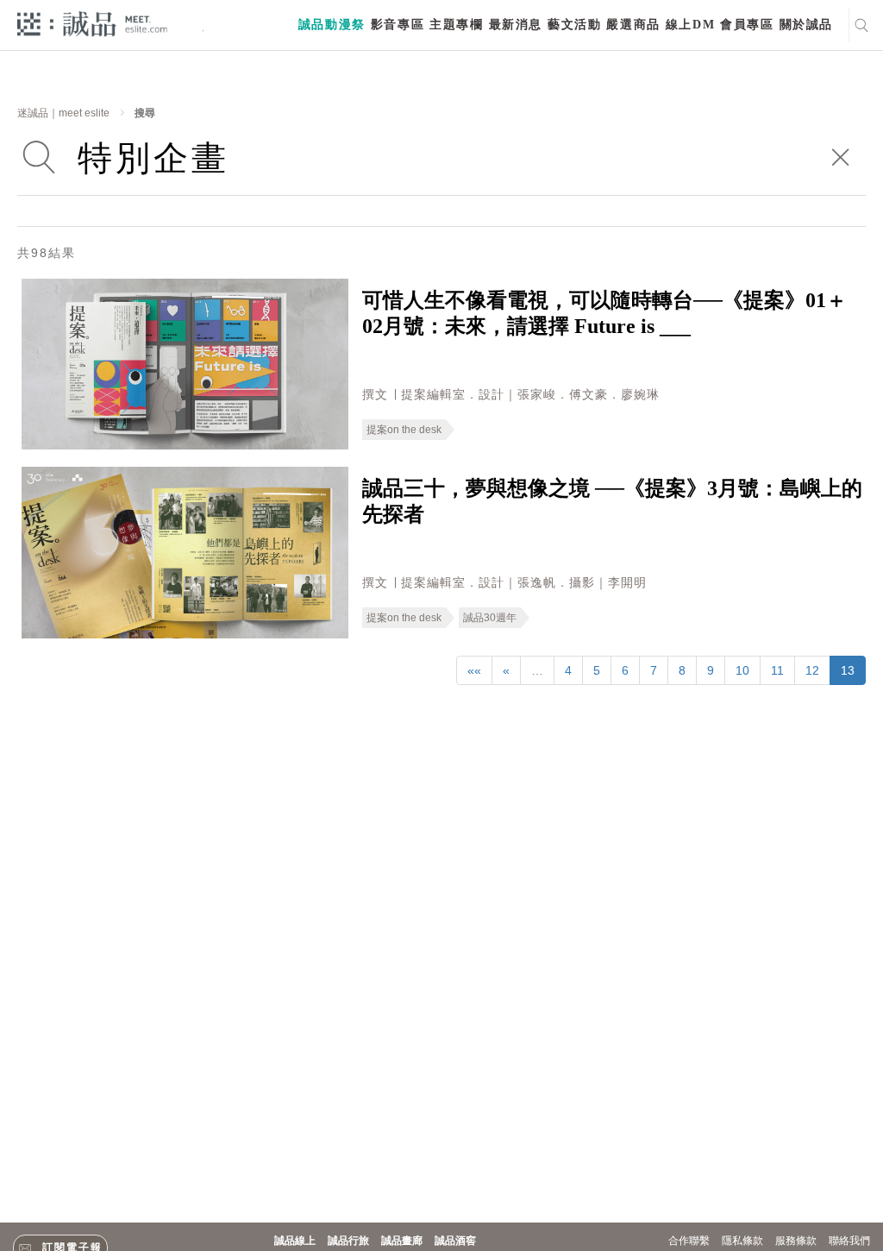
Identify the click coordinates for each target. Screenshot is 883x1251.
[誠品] (92, 22)
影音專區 (397, 24)
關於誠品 (806, 24)
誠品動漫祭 (332, 24)
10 (742, 670)
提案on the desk (404, 430)
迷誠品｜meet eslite (63, 113)
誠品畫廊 (402, 1241)
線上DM (690, 24)
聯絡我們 (849, 1241)
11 (777, 670)
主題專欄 (456, 24)
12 (812, 670)
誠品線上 (295, 1241)
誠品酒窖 (455, 1241)
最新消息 (515, 24)
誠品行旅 (348, 1241)
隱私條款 (742, 1241)
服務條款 (796, 1241)
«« (474, 670)
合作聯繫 (689, 1241)
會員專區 (746, 24)
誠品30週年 (490, 618)
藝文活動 (574, 24)
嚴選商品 (633, 24)
